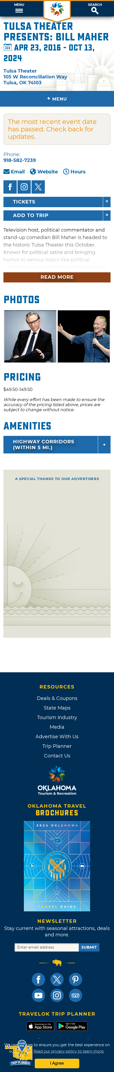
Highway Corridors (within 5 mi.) (43, 445)
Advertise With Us (57, 737)
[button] (19, 9)
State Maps (57, 708)
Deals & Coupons (57, 698)
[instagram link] (57, 995)
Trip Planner (57, 746)
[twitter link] (57, 979)
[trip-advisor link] (75, 995)
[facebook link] (38, 979)
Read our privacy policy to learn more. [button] (68, 1051)
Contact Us (57, 756)
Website (47, 172)
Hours (78, 172)
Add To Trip (31, 215)
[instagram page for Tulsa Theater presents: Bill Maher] (24, 187)
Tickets (24, 202)
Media (57, 727)
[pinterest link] (75, 979)
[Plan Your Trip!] (19, 1053)
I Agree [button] (57, 1063)
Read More (57, 277)
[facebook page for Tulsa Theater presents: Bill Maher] (10, 187)
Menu (19, 5)
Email (18, 172)
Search (95, 5)
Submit (89, 947)
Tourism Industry (57, 717)
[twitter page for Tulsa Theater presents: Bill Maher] (38, 187)
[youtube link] (38, 995)
